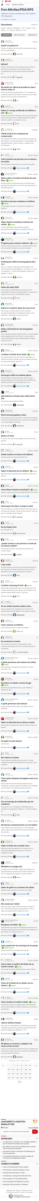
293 (9, 1078)
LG (8, 30)
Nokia (12, 30)
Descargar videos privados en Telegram (15, 1184)
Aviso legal (29, 1192)
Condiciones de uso (26, 1190)
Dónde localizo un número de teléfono (17, 454)
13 (13, 1065)
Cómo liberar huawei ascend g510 (15, 490)
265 (13, 1073)
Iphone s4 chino (7, 436)
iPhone (3, 30)
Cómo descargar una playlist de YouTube (16, 1181)
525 (26, 1078)
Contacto (22, 1192)
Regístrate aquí (11, 1190)
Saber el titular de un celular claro (15, 846)
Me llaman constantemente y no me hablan (19, 825)
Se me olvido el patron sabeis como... (16, 606)
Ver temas (13, 19)
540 (30, 1078)
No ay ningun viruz (9, 527)
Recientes (7, 35)
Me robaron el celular (10, 757)
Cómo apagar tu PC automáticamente (15, 1178)
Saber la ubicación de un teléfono (15, 471)
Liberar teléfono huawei (11, 1023)
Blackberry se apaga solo (11, 866)
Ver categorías (5, 19)
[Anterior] (3, 1065)
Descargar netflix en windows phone (16, 375)
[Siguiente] (35, 1065)
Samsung (18, 30)
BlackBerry (16, 28)
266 (17, 1073)
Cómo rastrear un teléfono (12, 625)
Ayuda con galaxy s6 (9, 45)
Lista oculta (6, 564)
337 (13, 1078)
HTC (23, 28)
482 (21, 1078)
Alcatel (3, 28)
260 (17, 1069)
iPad (33, 28)
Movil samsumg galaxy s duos (13, 415)
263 (30, 1069)
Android (9, 28)
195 (30, 1065)
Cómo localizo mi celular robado (14, 1002)
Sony (24, 30)
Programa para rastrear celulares (15, 243)
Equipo (18, 1190)
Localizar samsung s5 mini (12, 585)
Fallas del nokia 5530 (10, 287)
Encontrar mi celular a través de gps (16, 683)
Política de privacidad (13, 1192)
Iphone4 (4, 64)
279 (30, 1073)
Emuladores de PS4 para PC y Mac (14, 1173)
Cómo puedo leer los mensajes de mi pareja (19, 945)
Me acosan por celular (10, 904)
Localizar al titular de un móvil (13, 354)
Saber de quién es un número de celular (17, 887)
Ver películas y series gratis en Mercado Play (17, 1176)
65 (21, 1065)
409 (17, 1078)
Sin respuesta (20, 35)
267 (21, 1073)
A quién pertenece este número (14, 704)
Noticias (5, 1127)
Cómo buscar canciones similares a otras (16, 1170)
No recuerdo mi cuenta (10, 641)
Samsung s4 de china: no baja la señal (17, 506)
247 (13, 1069)
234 (9, 1069)
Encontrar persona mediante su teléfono (18, 201)
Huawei (28, 28)
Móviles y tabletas (18, 4)
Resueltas (33, 35)
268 (26, 1073)
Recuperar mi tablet (9, 925)
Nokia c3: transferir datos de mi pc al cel (18, 308)
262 (26, 1069)
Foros (7, 4)
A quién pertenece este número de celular (18, 662)
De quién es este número (11, 741)
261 (21, 1069)
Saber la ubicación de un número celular (18, 722)
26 (17, 1065)
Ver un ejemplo (33, 1127)
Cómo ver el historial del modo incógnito (15, 1167)
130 (26, 1065)
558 (19, 1082)
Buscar (34, 24)
